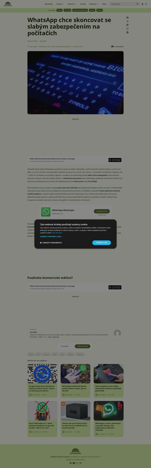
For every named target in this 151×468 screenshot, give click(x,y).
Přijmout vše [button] (101, 243)
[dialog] (75, 234)
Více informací (57, 233)
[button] (75, 236)
